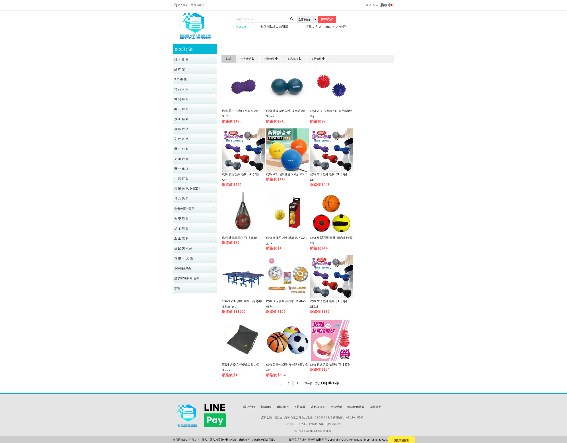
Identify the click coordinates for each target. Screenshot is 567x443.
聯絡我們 (283, 407)
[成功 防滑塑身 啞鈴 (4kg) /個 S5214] (331, 170)
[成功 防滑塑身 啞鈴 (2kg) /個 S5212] (243, 170)
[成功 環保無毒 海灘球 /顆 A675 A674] (287, 297)
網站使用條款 (356, 407)
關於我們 (249, 407)
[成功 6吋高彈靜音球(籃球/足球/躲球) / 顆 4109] (331, 234)
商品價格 (294, 58)
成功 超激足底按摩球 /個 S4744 (330, 364)
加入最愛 (181, 5)
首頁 (234, 49)
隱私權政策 (318, 407)
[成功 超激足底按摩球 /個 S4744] (331, 361)
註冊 (368, 5)
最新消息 (266, 407)
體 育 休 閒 (249, 49)
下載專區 (299, 407)
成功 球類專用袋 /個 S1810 (239, 237)
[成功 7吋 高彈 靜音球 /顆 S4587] (287, 170)
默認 (228, 58)
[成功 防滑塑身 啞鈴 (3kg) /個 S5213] (331, 297)
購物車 (387, 5)
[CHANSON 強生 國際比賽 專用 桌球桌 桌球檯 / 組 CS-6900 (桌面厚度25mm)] (243, 297)
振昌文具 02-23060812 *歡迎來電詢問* (318, 27)
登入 (375, 5)
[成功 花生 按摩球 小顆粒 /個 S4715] (243, 107)
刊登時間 (248, 58)
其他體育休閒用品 (276, 49)
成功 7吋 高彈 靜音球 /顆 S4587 (286, 174)
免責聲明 (336, 407)
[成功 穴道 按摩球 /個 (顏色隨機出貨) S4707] (331, 107)
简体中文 (197, 5)
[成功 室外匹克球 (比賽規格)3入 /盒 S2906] (287, 234)
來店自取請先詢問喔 (259, 27)
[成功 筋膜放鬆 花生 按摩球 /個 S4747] (287, 107)
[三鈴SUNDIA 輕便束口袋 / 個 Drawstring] (243, 361)
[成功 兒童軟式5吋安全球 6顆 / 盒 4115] (287, 361)
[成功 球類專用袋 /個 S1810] (243, 234)
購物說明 (375, 407)
